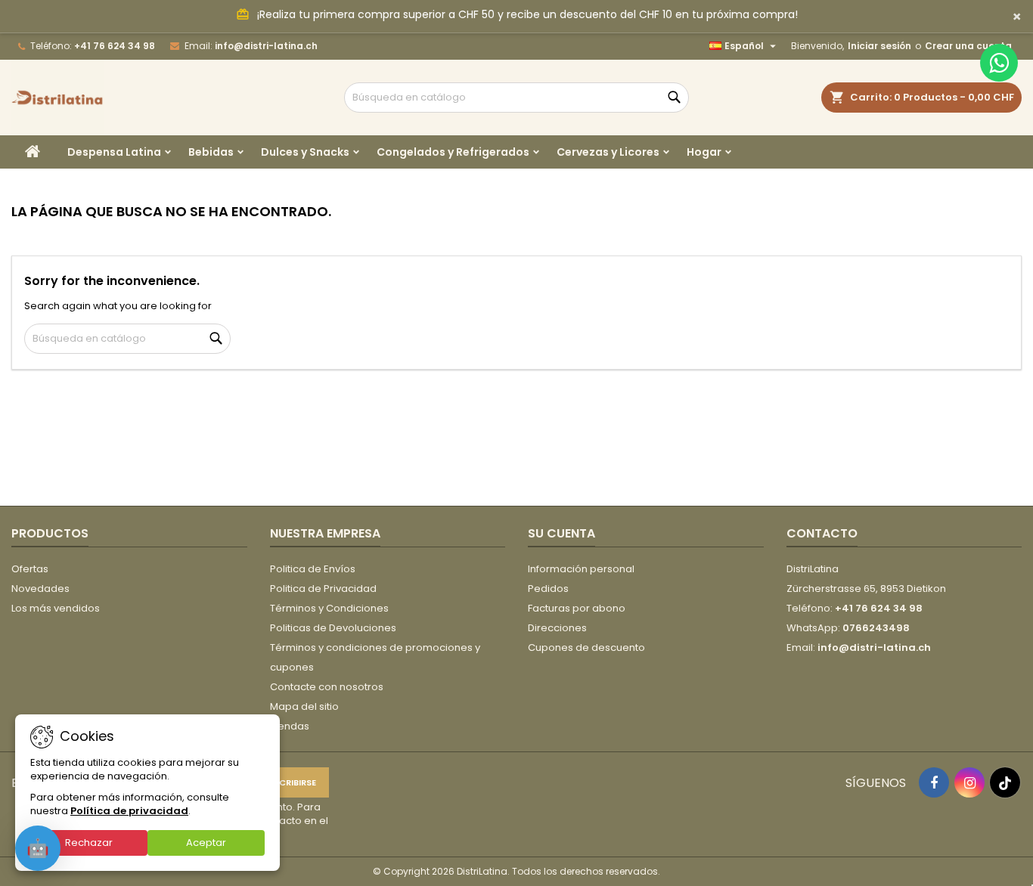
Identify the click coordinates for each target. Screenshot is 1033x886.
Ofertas (29, 569)
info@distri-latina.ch (266, 45)
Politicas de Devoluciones (333, 628)
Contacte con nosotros (326, 687)
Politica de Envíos (312, 569)
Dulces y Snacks (305, 152)
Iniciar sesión (879, 45)
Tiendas (289, 726)
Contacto (822, 533)
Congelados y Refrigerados (453, 152)
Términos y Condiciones (329, 608)
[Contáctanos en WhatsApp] (999, 63)
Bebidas (211, 152)
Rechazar (89, 842)
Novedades (40, 588)
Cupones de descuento (586, 647)
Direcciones (557, 628)
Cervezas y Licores (608, 152)
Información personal (581, 569)
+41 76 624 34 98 (114, 45)
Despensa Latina (114, 152)
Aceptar (206, 842)
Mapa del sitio (304, 706)
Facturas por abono (576, 608)
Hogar (704, 152)
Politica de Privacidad (323, 588)
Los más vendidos (55, 608)
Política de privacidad (129, 811)
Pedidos (548, 588)
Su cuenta (561, 533)
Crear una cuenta (968, 45)
